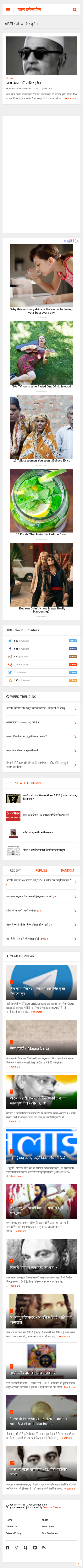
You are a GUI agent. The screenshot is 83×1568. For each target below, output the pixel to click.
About (45, 1520)
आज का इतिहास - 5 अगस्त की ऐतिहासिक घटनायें (46, 814)
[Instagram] (16, 1547)
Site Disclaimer (50, 1533)
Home (9, 1520)
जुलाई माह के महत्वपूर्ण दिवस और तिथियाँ (37, 1158)
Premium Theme (52, 1507)
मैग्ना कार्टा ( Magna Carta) (30, 1048)
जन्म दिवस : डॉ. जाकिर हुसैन (23, 83)
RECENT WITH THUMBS (24, 783)
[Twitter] (35, 1547)
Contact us (12, 1526)
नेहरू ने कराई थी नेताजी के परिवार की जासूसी (44, 850)
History (9, 78)
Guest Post (48, 1526)
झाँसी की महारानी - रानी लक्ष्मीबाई (38, 832)
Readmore (70, 98)
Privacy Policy (13, 1533)
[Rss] (44, 1547)
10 (12, 1463)
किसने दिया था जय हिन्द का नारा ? (33, 1267)
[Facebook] (7, 1547)
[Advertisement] (41, 174)
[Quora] (26, 1547)
